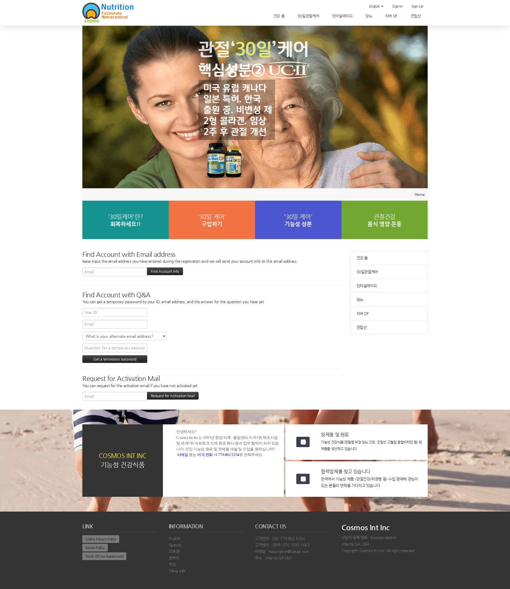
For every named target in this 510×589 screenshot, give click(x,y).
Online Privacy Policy (100, 539)
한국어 (174, 558)
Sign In (397, 6)
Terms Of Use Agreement (104, 556)
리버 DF (392, 16)
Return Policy (95, 548)
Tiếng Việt (177, 571)
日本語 (174, 551)
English (375, 6)
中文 (172, 564)
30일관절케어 (309, 16)
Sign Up (417, 6)
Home (420, 194)
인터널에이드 (343, 16)
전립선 (416, 16)
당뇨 (369, 16)
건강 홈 (279, 16)
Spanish (175, 545)
